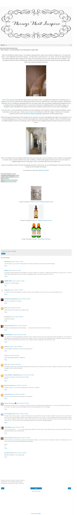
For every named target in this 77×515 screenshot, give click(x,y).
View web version (36, 491)
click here (14, 174)
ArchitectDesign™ (9, 334)
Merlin (6, 307)
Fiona (5, 364)
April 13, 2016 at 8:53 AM (21, 325)
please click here (44, 170)
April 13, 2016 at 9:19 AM (20, 334)
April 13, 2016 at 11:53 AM (18, 394)
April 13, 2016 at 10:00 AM (14, 364)
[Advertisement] (36, 4)
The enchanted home (9, 413)
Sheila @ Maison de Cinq (10, 437)
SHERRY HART (8, 281)
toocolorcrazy (7, 394)
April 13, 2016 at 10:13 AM (27, 375)
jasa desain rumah (9, 452)
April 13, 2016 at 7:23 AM (17, 290)
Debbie (6, 270)
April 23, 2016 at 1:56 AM (24, 437)
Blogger (39, 513)
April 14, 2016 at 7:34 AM (18, 427)
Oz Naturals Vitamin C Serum (44, 220)
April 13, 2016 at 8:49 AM (17, 316)
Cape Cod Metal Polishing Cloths (44, 201)
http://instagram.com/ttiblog (11, 180)
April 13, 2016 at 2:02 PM (23, 403)
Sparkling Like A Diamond (11, 298)
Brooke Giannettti (8, 385)
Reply (5, 265)
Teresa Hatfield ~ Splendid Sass (12, 375)
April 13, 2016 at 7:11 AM (17, 261)
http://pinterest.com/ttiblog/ (11, 181)
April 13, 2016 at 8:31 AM (24, 298)
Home (36, 488)
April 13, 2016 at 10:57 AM (20, 385)
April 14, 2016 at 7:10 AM (22, 413)
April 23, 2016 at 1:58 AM (20, 452)
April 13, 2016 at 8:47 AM (14, 307)
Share (3, 253)
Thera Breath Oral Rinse (44, 239)
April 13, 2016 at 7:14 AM (14, 270)
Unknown (6, 346)
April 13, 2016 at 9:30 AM (16, 346)
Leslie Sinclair (8, 427)
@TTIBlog (6, 178)
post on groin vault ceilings (34, 112)
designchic (7, 290)
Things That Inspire (9, 403)
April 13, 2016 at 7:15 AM (18, 281)
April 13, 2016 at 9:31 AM (13, 355)
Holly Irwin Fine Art (9, 325)
